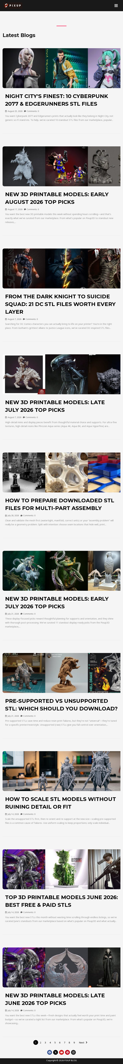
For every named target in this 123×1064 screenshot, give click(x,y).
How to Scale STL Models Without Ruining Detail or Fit (60, 803)
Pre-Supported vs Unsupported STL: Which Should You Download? (61, 705)
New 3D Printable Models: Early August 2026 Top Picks (57, 198)
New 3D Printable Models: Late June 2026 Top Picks (55, 999)
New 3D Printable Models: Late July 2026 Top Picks (55, 406)
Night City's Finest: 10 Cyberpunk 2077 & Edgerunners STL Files (56, 100)
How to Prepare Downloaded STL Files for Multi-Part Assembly (59, 504)
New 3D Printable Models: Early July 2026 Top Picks (57, 603)
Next (81, 1042)
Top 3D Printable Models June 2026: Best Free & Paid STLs (61, 901)
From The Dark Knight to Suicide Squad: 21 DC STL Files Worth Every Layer (60, 304)
